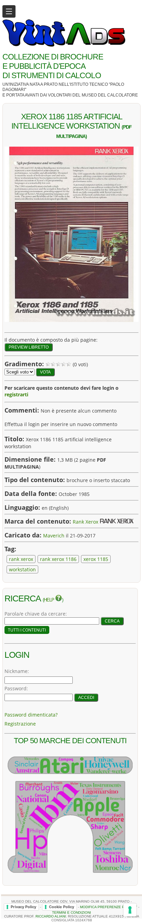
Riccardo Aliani (51, 916)
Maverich (53, 535)
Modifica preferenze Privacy (108, 907)
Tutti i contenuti (27, 630)
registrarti (16, 394)
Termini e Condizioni (71, 912)
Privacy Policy (23, 906)
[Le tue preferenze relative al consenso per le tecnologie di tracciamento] (129, 909)
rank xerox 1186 (58, 559)
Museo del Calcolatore (110, 95)
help (49, 600)
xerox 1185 (95, 559)
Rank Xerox (85, 521)
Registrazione (20, 723)
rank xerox (21, 559)
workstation (22, 569)
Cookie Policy (61, 906)
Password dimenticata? (31, 714)
